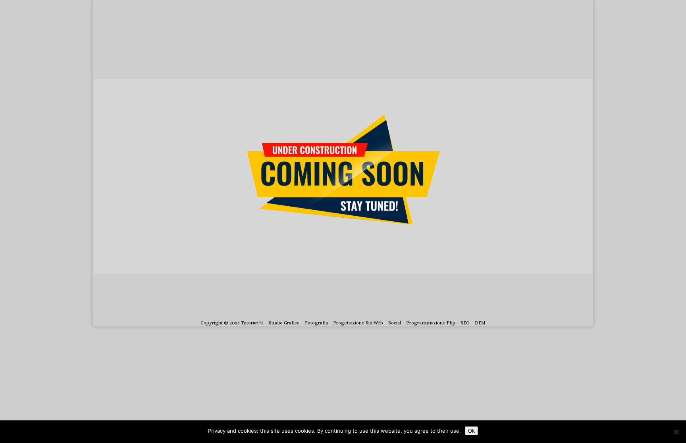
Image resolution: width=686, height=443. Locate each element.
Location (394, 59)
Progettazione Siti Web (358, 323)
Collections (195, 59)
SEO (465, 323)
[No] (676, 432)
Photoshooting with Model (314, 74)
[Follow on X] (319, 303)
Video (363, 74)
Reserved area (343, 59)
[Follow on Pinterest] (382, 303)
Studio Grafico (284, 323)
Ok (471, 431)
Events (388, 74)
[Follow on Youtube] (366, 303)
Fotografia (316, 323)
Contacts (428, 59)
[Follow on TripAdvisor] (351, 303)
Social (394, 323)
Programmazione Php (430, 323)
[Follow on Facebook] (303, 303)
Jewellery (242, 59)
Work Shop (289, 59)
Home (126, 59)
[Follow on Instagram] (335, 303)
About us (157, 59)
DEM (480, 323)
